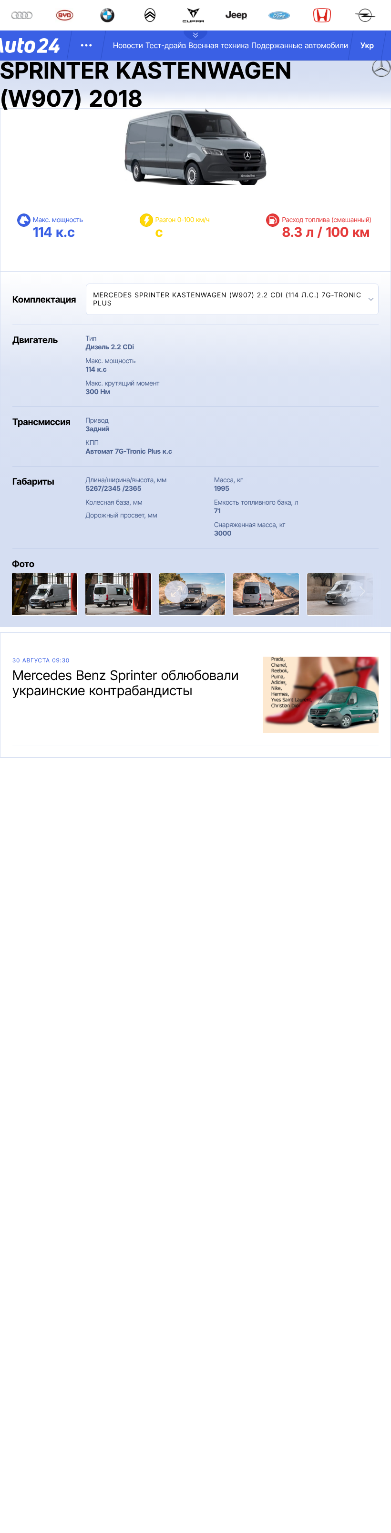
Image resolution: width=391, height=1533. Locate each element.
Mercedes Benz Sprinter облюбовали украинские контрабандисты (125, 683)
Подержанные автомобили (299, 45)
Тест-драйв (165, 45)
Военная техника (218, 45)
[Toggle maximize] (176, 591)
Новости (128, 45)
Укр (367, 45)
